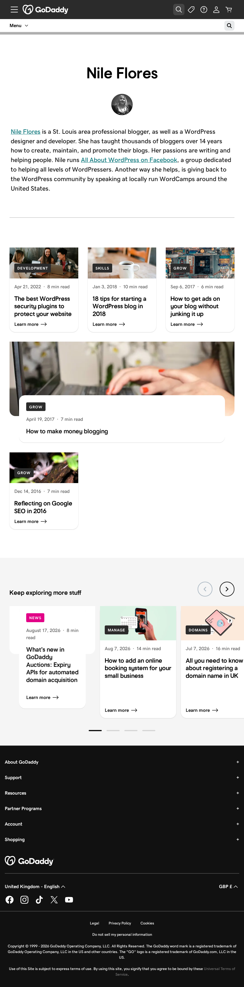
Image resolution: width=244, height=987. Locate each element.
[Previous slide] (205, 589)
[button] (95, 730)
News (35, 618)
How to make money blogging (67, 431)
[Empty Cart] (229, 9)
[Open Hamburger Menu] (12, 9)
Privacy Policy (120, 923)
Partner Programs (23, 808)
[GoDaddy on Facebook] (9, 902)
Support (13, 777)
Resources (15, 792)
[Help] (203, 9)
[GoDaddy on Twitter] (54, 902)
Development (32, 268)
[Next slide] (227, 589)
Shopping (15, 839)
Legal (94, 923)
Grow (180, 268)
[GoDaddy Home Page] (29, 861)
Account (13, 823)
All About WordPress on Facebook (129, 160)
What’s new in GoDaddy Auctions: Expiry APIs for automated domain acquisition (52, 665)
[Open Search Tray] (178, 9)
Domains (198, 630)
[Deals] (191, 9)
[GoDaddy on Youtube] (69, 902)
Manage (116, 630)
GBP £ (225, 886)
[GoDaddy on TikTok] (39, 902)
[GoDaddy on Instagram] (24, 902)
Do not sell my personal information (122, 934)
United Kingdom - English (32, 886)
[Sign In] (216, 9)
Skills (102, 268)
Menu (15, 25)
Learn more (38, 697)
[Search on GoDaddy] (229, 26)
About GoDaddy (21, 762)
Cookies (147, 923)
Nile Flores (25, 131)
